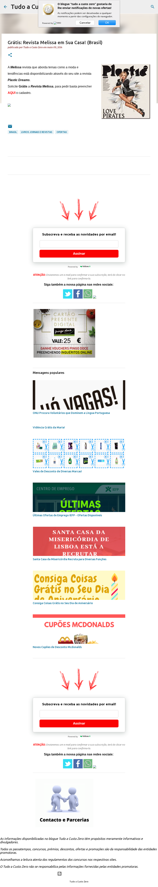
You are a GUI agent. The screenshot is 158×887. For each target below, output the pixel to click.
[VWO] (58, 23)
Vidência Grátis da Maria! (49, 427)
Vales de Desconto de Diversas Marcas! (57, 471)
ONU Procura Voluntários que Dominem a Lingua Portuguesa (71, 412)
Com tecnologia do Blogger (81, 873)
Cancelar (85, 22)
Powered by (48, 23)
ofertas (62, 132)
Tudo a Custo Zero (37, 6)
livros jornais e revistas (36, 132)
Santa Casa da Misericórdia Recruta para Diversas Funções (69, 559)
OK (107, 22)
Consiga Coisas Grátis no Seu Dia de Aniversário (63, 603)
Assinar (79, 253)
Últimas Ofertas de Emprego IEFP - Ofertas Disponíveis (67, 515)
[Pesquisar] (152, 6)
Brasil (13, 132)
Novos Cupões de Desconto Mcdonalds (57, 647)
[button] (10, 55)
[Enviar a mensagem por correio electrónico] (10, 128)
